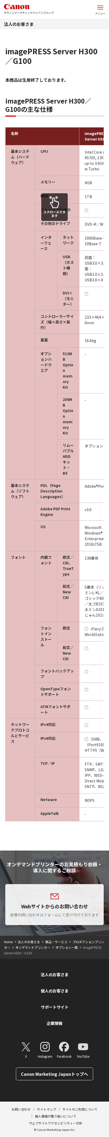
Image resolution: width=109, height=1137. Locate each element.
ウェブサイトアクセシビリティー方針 (55, 1123)
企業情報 (54, 1023)
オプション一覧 (67, 947)
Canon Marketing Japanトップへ (54, 1074)
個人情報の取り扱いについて (55, 1116)
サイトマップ (46, 1109)
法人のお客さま (19, 24)
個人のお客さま (55, 991)
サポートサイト (55, 1007)
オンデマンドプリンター (32, 947)
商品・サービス (56, 941)
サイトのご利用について (79, 1109)
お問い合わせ (21, 1109)
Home (8, 941)
